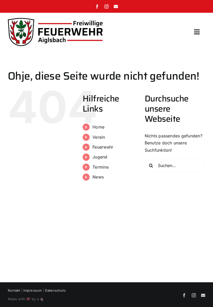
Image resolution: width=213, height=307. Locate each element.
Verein (98, 137)
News (98, 177)
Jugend (99, 156)
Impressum (32, 290)
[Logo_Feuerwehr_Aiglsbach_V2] (55, 20)
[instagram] (106, 6)
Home (98, 127)
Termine (100, 167)
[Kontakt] (116, 6)
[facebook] (97, 6)
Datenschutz (55, 290)
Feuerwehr (102, 147)
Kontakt (14, 290)
